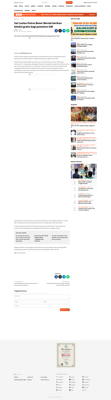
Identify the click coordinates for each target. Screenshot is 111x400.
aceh (72, 122)
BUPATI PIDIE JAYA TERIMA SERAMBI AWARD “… (84, 45)
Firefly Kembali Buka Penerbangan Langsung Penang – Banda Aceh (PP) (58, 283)
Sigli (87, 139)
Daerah (87, 130)
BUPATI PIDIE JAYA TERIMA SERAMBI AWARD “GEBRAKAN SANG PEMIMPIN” (53, 14)
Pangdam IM (80, 139)
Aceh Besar (81, 193)
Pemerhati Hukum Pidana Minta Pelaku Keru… (86, 58)
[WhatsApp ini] (68, 30)
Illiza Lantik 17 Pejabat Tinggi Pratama (85, 182)
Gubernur (84, 122)
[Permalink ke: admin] (16, 30)
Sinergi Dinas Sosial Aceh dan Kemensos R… (85, 189)
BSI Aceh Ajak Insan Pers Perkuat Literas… (86, 148)
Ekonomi (79, 122)
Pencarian (69, 2)
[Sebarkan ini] (56, 30)
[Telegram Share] (64, 30)
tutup (57, 376)
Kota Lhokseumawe (83, 200)
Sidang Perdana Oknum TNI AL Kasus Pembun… (86, 209)
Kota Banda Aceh (81, 83)
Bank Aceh (79, 130)
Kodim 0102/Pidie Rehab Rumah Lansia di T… (86, 141)
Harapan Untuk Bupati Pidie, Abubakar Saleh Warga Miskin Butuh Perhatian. (60, 237)
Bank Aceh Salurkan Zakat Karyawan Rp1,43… (84, 156)
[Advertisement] (42, 262)
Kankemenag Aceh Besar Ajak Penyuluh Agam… (85, 196)
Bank (81, 145)
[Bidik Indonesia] (18, 2)
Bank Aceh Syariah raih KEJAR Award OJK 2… (85, 72)
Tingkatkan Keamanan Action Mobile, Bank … (86, 133)
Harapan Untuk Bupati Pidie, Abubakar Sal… (85, 52)
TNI (90, 139)
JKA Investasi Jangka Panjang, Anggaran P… (83, 126)
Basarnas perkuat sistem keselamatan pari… (84, 65)
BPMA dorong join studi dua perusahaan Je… (85, 85)
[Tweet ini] (60, 30)
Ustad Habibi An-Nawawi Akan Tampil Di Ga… (82, 39)
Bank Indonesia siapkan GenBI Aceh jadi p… (86, 98)
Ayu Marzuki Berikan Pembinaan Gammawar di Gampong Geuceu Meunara (26, 283)
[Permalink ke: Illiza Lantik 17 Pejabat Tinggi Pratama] (84, 171)
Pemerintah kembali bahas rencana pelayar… (85, 78)
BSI (83, 145)
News (72, 36)
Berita (75, 122)
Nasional (90, 137)
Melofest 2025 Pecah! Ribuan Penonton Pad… (85, 202)
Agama (78, 152)
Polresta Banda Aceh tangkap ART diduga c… (86, 92)
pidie (84, 139)
